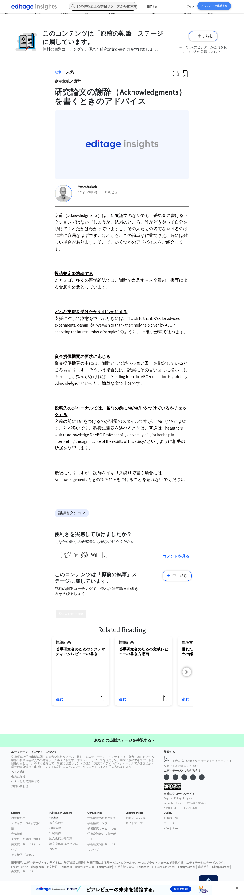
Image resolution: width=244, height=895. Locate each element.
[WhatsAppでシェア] (84, 557)
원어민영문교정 (84, 867)
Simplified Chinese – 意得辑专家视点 (185, 803)
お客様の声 (18, 818)
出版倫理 (55, 828)
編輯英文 (203, 867)
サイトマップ (134, 823)
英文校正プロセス (22, 855)
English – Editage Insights (178, 798)
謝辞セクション (71, 513)
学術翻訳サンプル (98, 823)
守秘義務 (17, 834)
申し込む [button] (205, 36)
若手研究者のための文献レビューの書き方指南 (143, 651)
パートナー (171, 828)
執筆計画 (63, 642)
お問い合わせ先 (136, 818)
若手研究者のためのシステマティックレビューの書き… (80, 651)
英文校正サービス (22, 871)
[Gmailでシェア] (93, 557)
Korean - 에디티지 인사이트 (180, 808)
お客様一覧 (171, 818)
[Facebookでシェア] (59, 557)
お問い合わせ (19, 786)
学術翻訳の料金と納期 (101, 818)
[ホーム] (36, 7)
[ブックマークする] (185, 75)
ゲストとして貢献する (25, 781)
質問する (152, 6)
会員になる (18, 776)
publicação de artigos (163, 867)
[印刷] (175, 75)
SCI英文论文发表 (124, 867)
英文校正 (52, 867)
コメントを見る (176, 556)
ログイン (189, 6)
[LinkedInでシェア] (76, 557)
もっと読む (18, 772)
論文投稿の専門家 (60, 838)
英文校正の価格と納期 (25, 839)
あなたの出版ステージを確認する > (124, 740)
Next (186, 672)
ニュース (169, 823)
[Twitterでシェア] (67, 557)
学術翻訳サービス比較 (101, 828)
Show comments (71, 614)
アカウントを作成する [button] (214, 5)
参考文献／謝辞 (68, 81)
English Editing (19, 867)
